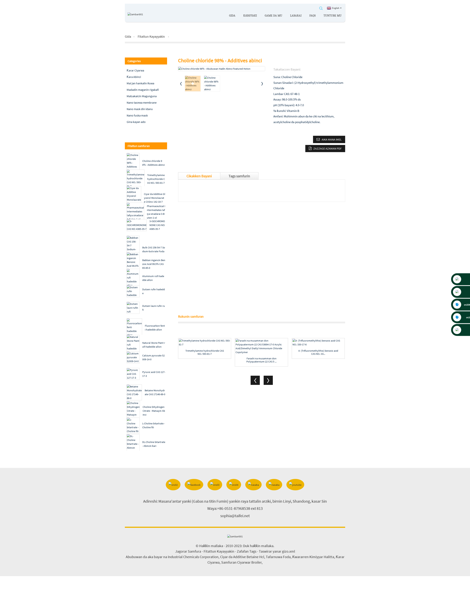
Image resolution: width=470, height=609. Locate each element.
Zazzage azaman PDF (327, 148)
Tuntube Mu (332, 15)
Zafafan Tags (246, 551)
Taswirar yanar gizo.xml (277, 551)
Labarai (295, 15)
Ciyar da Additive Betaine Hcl (242, 556)
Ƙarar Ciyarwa (135, 70)
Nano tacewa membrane (142, 102)
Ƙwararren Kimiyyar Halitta (313, 556)
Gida (232, 15)
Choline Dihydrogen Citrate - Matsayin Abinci (154, 410)
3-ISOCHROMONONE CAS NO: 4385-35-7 (157, 225)
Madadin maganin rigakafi (143, 89)
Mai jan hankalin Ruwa (140, 83)
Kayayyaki (250, 15)
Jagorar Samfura (188, 551)
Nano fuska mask (137, 115)
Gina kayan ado (136, 122)
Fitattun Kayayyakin (151, 36)
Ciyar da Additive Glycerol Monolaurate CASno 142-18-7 (154, 197)
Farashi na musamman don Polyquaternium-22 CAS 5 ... (261, 360)
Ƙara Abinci (134, 77)
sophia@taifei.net (235, 515)
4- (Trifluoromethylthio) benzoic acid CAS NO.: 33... (318, 352)
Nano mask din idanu (140, 109)
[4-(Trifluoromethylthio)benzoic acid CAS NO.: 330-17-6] (318, 342)
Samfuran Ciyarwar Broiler (241, 562)
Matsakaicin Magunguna (142, 96)
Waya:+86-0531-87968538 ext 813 (235, 508)
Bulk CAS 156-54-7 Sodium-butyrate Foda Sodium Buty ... (153, 251)
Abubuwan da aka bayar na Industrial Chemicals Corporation (172, 556)
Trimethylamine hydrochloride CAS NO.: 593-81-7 (156, 178)
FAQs (312, 15)
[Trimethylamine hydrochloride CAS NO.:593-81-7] (204, 342)
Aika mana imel (332, 139)
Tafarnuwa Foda (278, 556)
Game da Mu (273, 15)
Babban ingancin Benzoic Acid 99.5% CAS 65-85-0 (153, 264)
